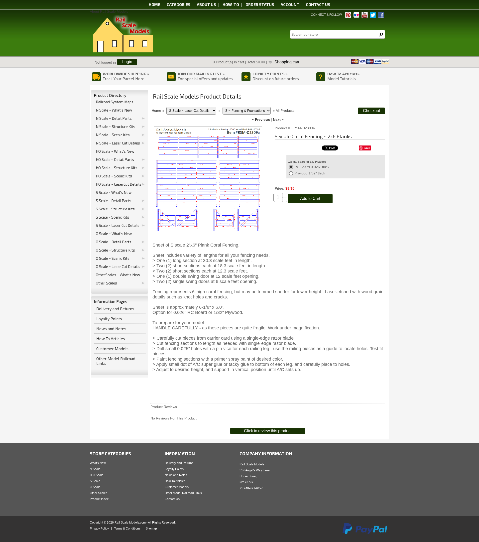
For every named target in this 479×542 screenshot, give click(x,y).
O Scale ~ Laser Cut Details (118, 266)
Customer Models (112, 348)
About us (206, 4)
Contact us (318, 4)
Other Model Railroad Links (115, 361)
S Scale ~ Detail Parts (113, 200)
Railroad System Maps (114, 102)
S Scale (95, 481)
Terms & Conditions (127, 528)
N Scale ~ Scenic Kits (113, 135)
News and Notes (111, 328)
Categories (178, 4)
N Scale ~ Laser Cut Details (118, 143)
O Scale (95, 487)
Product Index (99, 499)
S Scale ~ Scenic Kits (112, 217)
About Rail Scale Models (109, 11)
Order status (259, 4)
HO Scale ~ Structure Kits (116, 167)
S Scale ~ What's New (113, 192)
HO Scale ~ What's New (115, 151)
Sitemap (151, 528)
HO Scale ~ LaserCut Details (118, 184)
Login (127, 62)
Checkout (371, 111)
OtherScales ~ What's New (118, 274)
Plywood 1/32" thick (309, 173)
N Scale (95, 469)
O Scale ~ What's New (114, 233)
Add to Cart (310, 198)
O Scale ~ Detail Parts (113, 242)
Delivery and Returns (115, 308)
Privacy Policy (99, 528)
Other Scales (106, 283)
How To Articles (110, 338)
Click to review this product (267, 431)
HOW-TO (231, 4)
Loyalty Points (109, 318)
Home (154, 4)
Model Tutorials (341, 78)
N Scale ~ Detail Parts (114, 118)
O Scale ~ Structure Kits (115, 250)
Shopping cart (286, 62)
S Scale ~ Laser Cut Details (117, 225)
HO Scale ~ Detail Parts (115, 159)
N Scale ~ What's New (114, 110)
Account (290, 4)
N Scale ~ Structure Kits (115, 126)
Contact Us (172, 499)
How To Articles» (343, 73)
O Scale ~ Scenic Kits (112, 258)
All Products (285, 111)
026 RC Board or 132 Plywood (307, 161)
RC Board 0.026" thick (311, 167)
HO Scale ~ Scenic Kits (114, 176)
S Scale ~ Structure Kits (115, 209)
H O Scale (97, 475)
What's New (98, 463)
